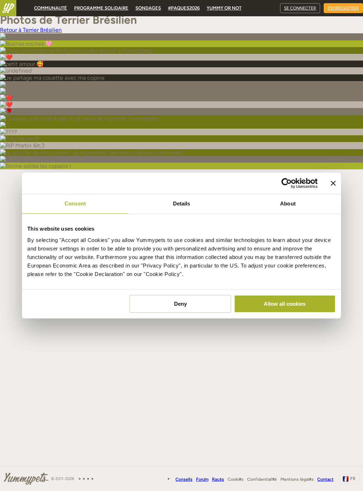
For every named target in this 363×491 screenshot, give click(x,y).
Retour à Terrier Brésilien (31, 30)
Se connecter (300, 8)
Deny (180, 304)
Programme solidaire (101, 8)
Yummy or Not (224, 8)
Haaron (11, 456)
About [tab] (288, 204)
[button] (6, 472)
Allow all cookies (285, 304)
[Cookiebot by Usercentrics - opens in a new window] (287, 183)
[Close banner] (333, 183)
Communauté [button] (50, 8)
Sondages (148, 8)
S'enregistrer (343, 8)
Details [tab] (181, 204)
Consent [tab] (75, 204)
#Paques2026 (184, 8)
